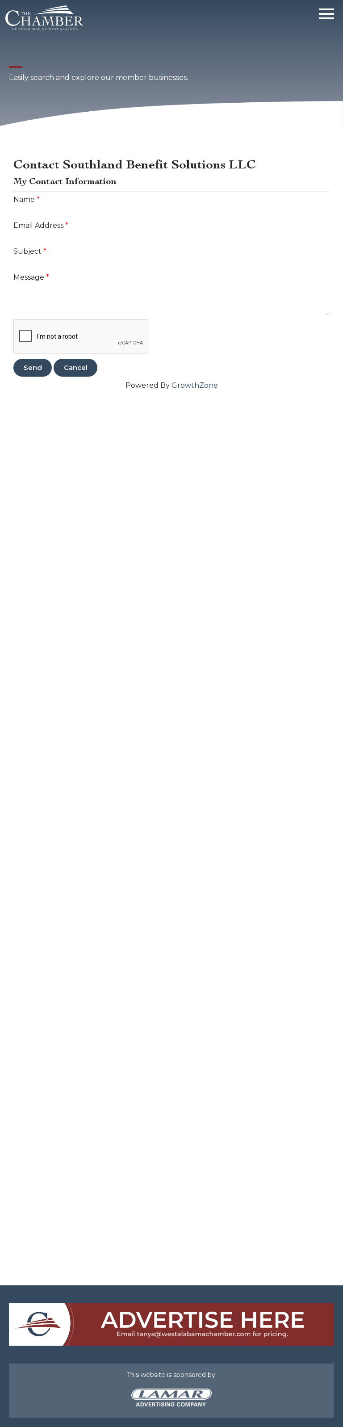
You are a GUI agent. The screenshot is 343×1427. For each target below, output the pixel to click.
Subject (27, 251)
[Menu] (326, 12)
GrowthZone (195, 385)
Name (24, 199)
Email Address (38, 225)
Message (28, 277)
